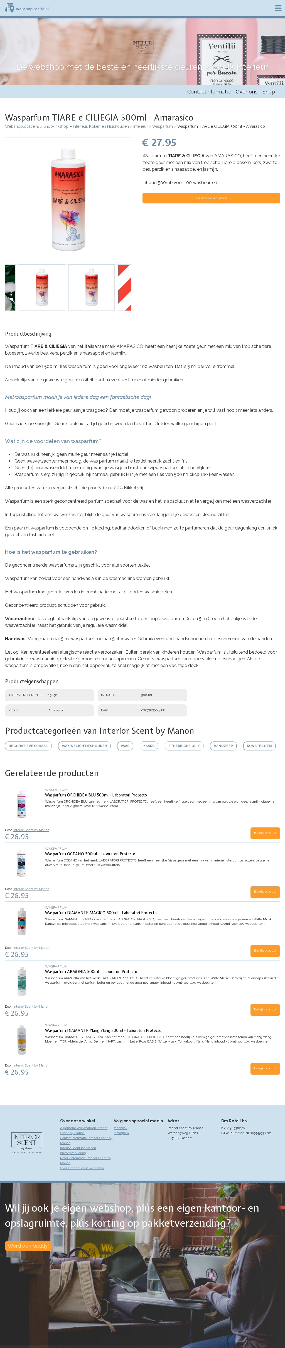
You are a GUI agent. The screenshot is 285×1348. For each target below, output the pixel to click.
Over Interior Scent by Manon (82, 1168)
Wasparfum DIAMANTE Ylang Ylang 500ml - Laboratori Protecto (103, 1030)
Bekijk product (265, 833)
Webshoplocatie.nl (22, 126)
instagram (121, 1133)
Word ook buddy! (28, 1246)
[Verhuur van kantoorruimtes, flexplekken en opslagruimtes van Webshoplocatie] (26, 8)
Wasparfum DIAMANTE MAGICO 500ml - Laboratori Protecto (101, 912)
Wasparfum (162, 126)
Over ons (246, 92)
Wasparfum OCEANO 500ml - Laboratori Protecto (90, 853)
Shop (268, 92)
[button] (68, 201)
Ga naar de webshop (211, 198)
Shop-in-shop (55, 126)
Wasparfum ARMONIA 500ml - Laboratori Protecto (91, 971)
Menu (278, 8)
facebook (120, 1128)
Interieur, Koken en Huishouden (101, 126)
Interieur (140, 126)
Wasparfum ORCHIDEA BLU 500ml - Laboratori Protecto (96, 795)
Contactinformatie (209, 92)
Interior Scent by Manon (31, 830)
